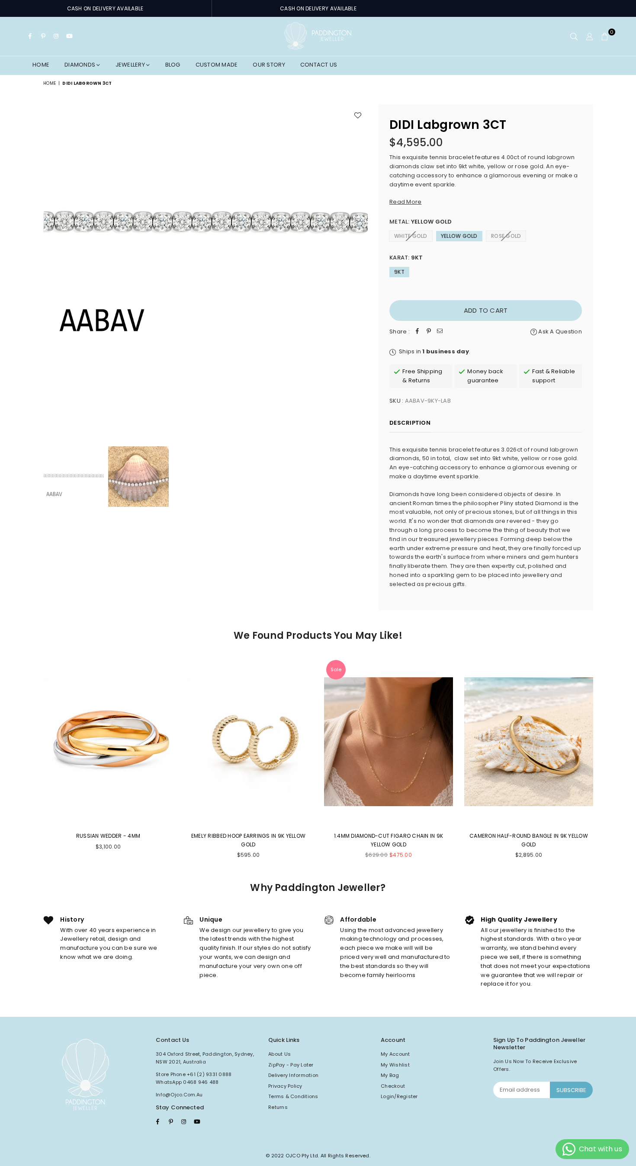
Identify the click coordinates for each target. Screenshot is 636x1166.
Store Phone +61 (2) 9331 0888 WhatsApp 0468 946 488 (194, 1078)
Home (40, 65)
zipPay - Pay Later (291, 1064)
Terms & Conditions (293, 1096)
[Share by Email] (440, 331)
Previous (50, 266)
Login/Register (399, 1096)
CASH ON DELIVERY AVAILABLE (105, 8)
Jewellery (131, 65)
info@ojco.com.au (179, 1094)
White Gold (410, 236)
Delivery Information (293, 1075)
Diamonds (80, 65)
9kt (399, 271)
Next (360, 266)
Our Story (269, 65)
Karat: (406, 257)
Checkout (393, 1086)
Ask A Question (559, 331)
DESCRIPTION (409, 423)
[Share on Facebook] (417, 331)
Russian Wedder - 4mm (108, 835)
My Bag (390, 1075)
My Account (395, 1054)
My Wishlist (395, 1064)
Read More (405, 202)
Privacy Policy (285, 1086)
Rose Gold (506, 236)
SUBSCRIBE (571, 1090)
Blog (172, 65)
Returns (278, 1107)
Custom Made (217, 65)
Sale (336, 669)
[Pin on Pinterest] (428, 331)
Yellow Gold (459, 236)
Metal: (420, 222)
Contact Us (318, 65)
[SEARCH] (573, 36)
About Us (279, 1054)
